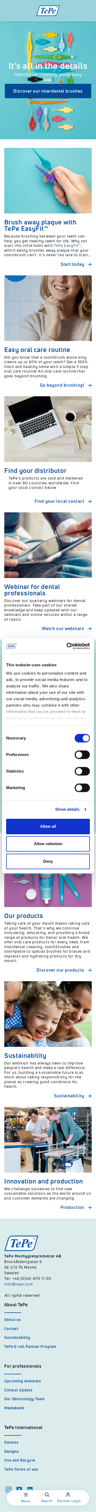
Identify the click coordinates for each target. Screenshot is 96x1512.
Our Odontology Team (24, 1398)
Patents (11, 1442)
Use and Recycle (19, 1460)
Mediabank (14, 1407)
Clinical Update (18, 1389)
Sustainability (17, 1337)
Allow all (48, 826)
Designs (11, 1451)
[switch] (82, 754)
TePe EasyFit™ (67, 245)
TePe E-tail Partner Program (30, 1346)
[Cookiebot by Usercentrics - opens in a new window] (68, 646)
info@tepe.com (18, 1284)
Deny (48, 861)
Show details (67, 809)
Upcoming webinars (22, 1380)
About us (12, 1319)
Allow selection (48, 843)
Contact (11, 1328)
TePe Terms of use (21, 1469)
